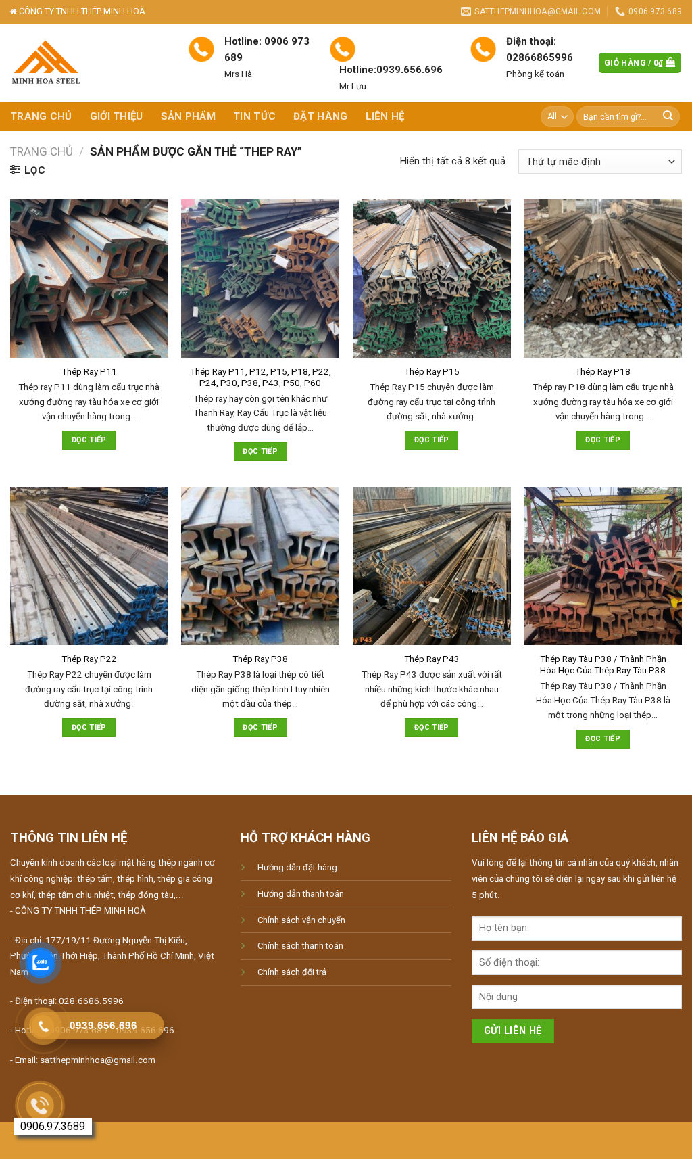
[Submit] (668, 116)
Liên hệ (385, 116)
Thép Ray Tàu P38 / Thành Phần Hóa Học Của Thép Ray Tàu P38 (603, 665)
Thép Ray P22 (89, 659)
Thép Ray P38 (260, 659)
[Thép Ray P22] (89, 566)
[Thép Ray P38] (260, 566)
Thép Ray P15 (432, 371)
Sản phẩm (188, 116)
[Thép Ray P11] (89, 278)
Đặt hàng (320, 116)
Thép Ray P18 (603, 371)
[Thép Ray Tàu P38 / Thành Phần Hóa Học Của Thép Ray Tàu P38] (603, 566)
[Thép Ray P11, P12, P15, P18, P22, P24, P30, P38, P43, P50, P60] (260, 278)
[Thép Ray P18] (603, 278)
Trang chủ (41, 116)
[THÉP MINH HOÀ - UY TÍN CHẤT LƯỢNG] (89, 63)
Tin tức (254, 116)
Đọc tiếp (89, 439)
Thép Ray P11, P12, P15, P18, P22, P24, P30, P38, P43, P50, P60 (260, 377)
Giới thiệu (116, 116)
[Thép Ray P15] (432, 278)
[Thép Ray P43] (432, 566)
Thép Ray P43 (432, 659)
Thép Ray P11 (89, 371)
